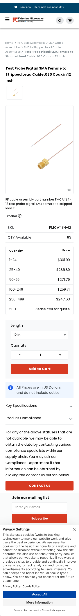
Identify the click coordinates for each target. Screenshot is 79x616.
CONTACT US (39, 485)
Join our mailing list (30, 498)
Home (9, 43)
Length (17, 325)
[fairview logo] (28, 19)
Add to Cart (40, 368)
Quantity (18, 345)
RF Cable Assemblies (31, 43)
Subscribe (39, 518)
